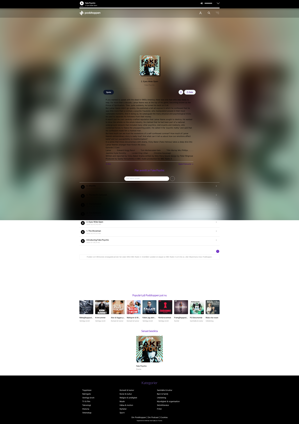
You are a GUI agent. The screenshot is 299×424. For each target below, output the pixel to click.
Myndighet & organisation (168, 401)
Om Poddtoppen (138, 417)
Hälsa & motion (126, 405)
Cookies (164, 417)
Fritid (159, 409)
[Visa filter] (172, 178)
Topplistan (86, 390)
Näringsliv (86, 394)
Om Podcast (153, 417)
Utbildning (161, 397)
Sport (122, 412)
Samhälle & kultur (164, 390)
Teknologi (86, 405)
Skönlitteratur (163, 405)
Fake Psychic (149, 85)
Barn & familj (162, 394)
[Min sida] (200, 13)
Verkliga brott (88, 397)
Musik (122, 401)
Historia (85, 409)
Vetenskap (86, 412)
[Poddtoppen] (89, 13)
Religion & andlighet (128, 397)
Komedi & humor (127, 390)
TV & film (86, 401)
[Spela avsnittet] (83, 187)
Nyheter (123, 409)
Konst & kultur (126, 394)
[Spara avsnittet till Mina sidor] (181, 92)
